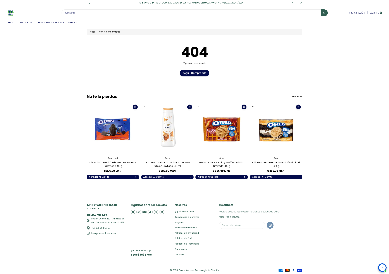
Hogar (92, 31)
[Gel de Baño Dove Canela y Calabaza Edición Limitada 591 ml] (167, 129)
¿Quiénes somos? (184, 211)
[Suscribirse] (270, 225)
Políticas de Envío (184, 238)
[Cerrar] (301, 3)
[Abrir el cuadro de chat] (382, 267)
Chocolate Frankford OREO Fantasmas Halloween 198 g (113, 164)
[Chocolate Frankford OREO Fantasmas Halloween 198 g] (113, 129)
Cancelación (181, 249)
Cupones (179, 254)
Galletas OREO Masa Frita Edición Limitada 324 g (276, 164)
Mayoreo (179, 222)
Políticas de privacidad (187, 232)
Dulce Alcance (186, 270)
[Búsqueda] (324, 12)
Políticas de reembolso (187, 243)
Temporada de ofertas (187, 217)
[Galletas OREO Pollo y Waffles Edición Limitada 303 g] (221, 129)
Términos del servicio (186, 227)
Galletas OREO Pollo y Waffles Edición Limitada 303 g (221, 164)
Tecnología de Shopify (207, 270)
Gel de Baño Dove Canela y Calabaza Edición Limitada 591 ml (167, 164)
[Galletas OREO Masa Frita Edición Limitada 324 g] (276, 129)
